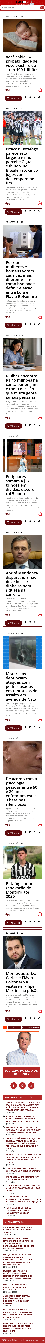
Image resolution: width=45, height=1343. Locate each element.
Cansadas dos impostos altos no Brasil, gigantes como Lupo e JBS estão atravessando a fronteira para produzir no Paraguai (23, 1106)
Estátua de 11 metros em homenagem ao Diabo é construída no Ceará (19, 1210)
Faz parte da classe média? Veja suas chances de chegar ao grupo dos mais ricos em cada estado (23, 1130)
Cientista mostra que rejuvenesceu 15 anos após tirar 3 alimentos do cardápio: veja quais (23, 1199)
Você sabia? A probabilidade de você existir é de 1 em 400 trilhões (17, 1229)
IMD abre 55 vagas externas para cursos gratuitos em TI (22, 1178)
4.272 (24, 1027)
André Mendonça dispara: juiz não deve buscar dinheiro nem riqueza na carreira (16, 1300)
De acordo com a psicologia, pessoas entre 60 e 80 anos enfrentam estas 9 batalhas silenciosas (18, 1327)
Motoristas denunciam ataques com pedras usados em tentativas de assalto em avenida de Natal (17, 1313)
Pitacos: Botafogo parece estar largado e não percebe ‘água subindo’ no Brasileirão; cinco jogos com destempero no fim (18, 1243)
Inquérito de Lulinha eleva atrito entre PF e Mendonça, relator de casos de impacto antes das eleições (23, 1158)
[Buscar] (42, 7)
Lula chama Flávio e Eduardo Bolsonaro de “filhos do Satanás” (23, 1169)
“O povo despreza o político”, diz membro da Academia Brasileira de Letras (24, 1188)
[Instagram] (22, 1085)
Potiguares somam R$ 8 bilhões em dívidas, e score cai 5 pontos (17, 1287)
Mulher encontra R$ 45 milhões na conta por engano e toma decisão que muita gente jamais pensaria (17, 1275)
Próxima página (33, 1027)
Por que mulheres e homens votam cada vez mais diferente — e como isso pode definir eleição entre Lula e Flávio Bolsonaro (18, 1259)
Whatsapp (15, 98)
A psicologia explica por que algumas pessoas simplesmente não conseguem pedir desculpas (22, 1118)
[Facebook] (13, 1085)
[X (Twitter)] (31, 1085)
